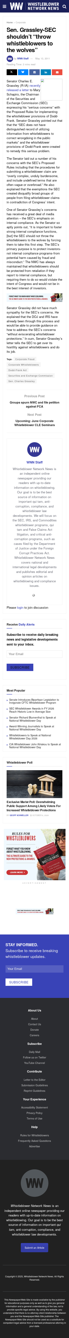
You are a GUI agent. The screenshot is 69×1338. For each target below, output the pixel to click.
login (20, 607)
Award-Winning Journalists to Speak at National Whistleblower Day (31, 727)
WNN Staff (23, 58)
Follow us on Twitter (34, 1057)
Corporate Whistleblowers (23, 364)
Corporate (21, 22)
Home (10, 22)
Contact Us (34, 1024)
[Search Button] (64, 6)
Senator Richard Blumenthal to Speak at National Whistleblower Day (32, 719)
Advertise (34, 1146)
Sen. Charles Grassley (21, 381)
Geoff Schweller (19, 815)
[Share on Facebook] (34, 72)
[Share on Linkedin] (46, 72)
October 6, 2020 (40, 815)
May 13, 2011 (42, 58)
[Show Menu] (4, 6)
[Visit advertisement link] (34, 297)
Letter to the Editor (34, 1080)
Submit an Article (34, 1247)
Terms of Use (34, 1118)
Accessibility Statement (34, 1107)
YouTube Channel (34, 1063)
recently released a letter (23, 87)
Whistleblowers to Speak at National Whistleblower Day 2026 (30, 736)
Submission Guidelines (34, 1085)
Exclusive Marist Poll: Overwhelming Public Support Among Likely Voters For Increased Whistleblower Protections (34, 806)
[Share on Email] (57, 72)
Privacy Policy (34, 1113)
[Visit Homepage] (34, 6)
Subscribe (20, 667)
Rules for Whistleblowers (34, 1135)
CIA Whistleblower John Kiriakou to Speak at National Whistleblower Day (35, 745)
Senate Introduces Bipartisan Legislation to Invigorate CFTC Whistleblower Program (34, 701)
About (34, 1018)
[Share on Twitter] (12, 72)
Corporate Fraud (25, 359)
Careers (34, 1035)
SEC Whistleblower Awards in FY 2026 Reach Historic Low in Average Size (31, 710)
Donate (34, 1029)
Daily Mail (34, 1052)
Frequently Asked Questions (34, 1141)
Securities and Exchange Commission (30, 375)
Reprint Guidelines (34, 1091)
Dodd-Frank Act (17, 370)
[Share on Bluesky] (23, 72)
